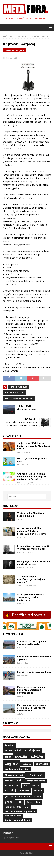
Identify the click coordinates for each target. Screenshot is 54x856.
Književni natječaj (14, 392)
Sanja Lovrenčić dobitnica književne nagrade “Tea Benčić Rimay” (33, 446)
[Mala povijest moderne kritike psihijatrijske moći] (9, 567)
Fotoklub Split (12, 785)
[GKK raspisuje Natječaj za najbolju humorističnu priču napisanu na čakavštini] (9, 479)
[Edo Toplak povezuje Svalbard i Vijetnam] (9, 662)
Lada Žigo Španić (13, 806)
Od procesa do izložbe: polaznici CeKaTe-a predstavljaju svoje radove (31, 531)
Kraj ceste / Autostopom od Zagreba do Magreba (32, 643)
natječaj (10, 790)
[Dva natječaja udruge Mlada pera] (9, 464)
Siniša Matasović (36, 780)
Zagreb (11, 763)
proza (9, 802)
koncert (24, 790)
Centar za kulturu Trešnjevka (22, 750)
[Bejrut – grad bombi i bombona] (9, 678)
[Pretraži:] (27, 496)
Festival (9, 745)
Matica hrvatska (13, 815)
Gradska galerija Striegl (17, 769)
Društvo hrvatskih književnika (20, 811)
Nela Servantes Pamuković (19, 398)
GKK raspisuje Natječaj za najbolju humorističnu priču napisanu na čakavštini (31, 476)
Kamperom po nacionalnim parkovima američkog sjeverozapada (31, 690)
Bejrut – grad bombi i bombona (34, 671)
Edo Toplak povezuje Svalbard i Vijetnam (34, 658)
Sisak (37, 796)
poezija (21, 756)
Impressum (8, 832)
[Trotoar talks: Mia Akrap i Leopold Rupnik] (9, 519)
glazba (38, 790)
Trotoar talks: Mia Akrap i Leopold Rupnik (31, 514)
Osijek (8, 756)
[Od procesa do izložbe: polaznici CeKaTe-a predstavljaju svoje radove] (9, 534)
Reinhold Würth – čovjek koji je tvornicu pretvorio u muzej (33, 547)
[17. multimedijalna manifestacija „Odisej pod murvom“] (9, 582)
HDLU (19, 802)
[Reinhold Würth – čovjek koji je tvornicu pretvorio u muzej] (9, 552)
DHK (27, 806)
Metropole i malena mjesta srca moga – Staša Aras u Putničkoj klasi (32, 708)
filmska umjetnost (14, 775)
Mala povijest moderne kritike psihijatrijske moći (33, 562)
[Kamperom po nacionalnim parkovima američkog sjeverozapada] (9, 693)
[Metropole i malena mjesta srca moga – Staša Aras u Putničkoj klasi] (9, 711)
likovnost (35, 774)
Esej (26, 785)
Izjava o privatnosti (11, 837)
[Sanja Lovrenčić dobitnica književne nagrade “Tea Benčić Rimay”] (9, 449)
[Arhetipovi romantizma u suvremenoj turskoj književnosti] (9, 600)
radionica (27, 764)
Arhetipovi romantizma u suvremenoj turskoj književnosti (30, 597)
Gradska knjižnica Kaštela (17, 796)
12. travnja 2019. (12, 58)
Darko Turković (19, 387)
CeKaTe (35, 785)
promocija (42, 763)
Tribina (9, 780)
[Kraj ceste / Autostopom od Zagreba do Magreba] (9, 647)
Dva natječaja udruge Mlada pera (32, 460)
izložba (37, 756)
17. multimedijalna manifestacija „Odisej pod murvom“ (31, 579)
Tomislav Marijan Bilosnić (17, 820)
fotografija (33, 802)
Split (20, 780)
